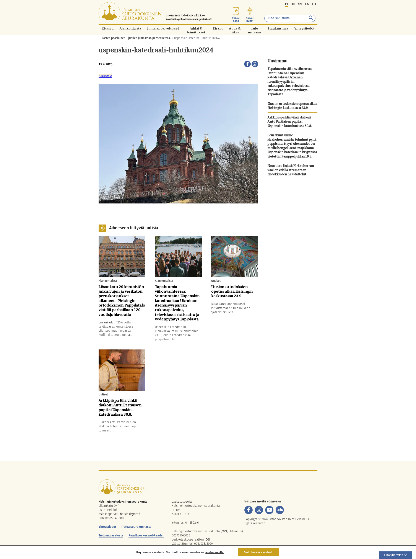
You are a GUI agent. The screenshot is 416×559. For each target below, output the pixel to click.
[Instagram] (259, 510)
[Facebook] (248, 510)
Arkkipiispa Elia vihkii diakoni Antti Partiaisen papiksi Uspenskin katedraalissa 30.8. (290, 122)
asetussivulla (214, 552)
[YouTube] (269, 510)
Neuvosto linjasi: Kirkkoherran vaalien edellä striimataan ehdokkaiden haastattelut (291, 170)
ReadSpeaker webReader (146, 535)
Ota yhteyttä (394, 555)
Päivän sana (236, 19)
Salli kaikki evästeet (258, 552)
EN (307, 4)
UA (314, 4)
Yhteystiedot (304, 28)
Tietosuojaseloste (111, 535)
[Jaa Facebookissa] (247, 64)
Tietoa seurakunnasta (136, 527)
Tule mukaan (254, 28)
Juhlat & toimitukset (196, 28)
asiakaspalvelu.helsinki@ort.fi (119, 514)
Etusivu (108, 28)
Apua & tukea (234, 28)
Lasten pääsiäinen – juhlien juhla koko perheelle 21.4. (136, 38)
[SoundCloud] (280, 510)
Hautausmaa (278, 28)
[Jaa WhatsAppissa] (255, 64)
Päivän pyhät (250, 19)
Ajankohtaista (130, 28)
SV (300, 4)
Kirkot (218, 28)
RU (293, 4)
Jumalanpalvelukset (163, 28)
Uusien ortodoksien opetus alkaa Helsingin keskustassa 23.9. (292, 106)
